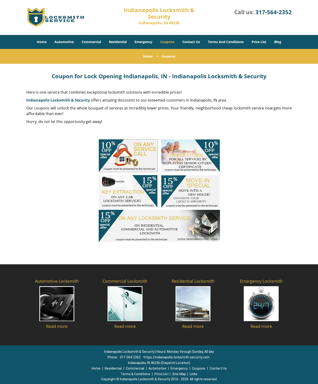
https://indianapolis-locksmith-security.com (177, 357)
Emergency (143, 42)
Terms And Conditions (226, 42)
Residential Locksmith (193, 281)
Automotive (64, 42)
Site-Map (179, 374)
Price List (259, 42)
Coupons (167, 42)
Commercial (91, 42)
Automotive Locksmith (57, 281)
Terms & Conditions (135, 374)
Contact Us (191, 42)
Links (193, 374)
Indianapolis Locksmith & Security (58, 100)
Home (42, 42)
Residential (118, 42)
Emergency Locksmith (261, 281)
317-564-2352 (273, 12)
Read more (57, 326)
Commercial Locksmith (124, 281)
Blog (277, 42)
